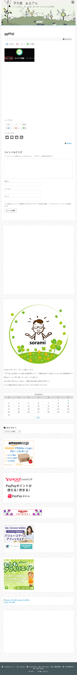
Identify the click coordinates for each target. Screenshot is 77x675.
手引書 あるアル (21, 3)
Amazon (21, 667)
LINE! (32, 44)
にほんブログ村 (9, 602)
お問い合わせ (39, 668)
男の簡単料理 (68, 667)
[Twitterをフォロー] (7, 137)
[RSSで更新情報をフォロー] (21, 137)
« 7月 (38, 417)
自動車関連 (56, 667)
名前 (6, 181)
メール (7, 189)
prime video (32, 667)
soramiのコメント (9, 667)
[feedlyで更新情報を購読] (16, 137)
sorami (68, 143)
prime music (44, 667)
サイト (6, 196)
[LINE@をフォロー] (12, 137)
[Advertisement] (38, 92)
